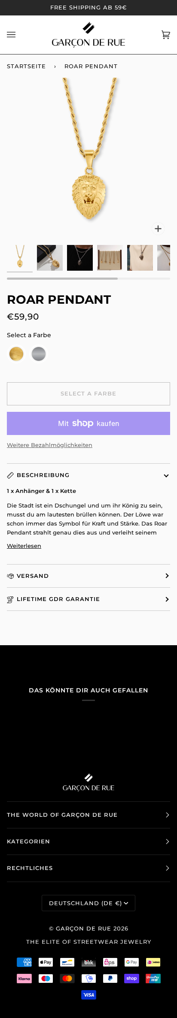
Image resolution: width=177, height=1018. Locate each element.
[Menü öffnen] (20, 34)
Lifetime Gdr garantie (58, 598)
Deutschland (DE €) (85, 903)
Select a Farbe (29, 335)
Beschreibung (43, 474)
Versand (33, 575)
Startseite (26, 66)
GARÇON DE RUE (83, 928)
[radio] (16, 353)
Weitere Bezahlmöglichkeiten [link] (49, 444)
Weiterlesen (24, 545)
